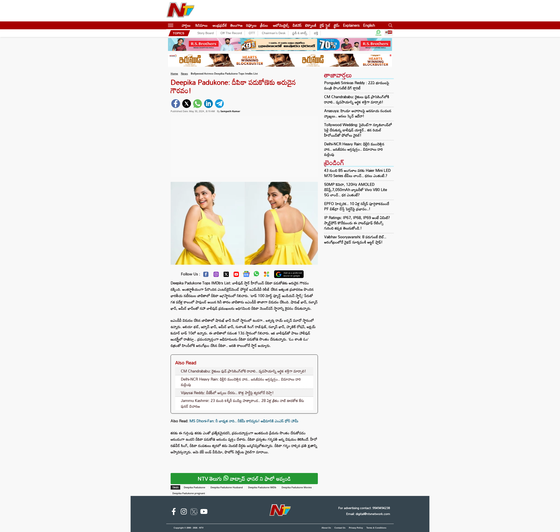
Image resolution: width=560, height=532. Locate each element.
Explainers (351, 25)
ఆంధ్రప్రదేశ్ (220, 25)
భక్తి (316, 33)
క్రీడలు (264, 25)
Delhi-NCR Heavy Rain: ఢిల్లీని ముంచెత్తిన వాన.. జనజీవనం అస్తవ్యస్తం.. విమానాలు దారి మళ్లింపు (241, 382)
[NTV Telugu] (180, 10)
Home (174, 73)
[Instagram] (216, 275)
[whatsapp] (197, 103)
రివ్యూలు (251, 25)
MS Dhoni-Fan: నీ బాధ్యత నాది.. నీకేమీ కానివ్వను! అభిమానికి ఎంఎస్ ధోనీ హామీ (243, 420)
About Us (326, 528)
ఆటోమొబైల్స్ (281, 25)
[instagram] (183, 512)
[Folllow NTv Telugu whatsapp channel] (378, 33)
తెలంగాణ (236, 25)
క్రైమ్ (337, 25)
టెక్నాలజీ (310, 25)
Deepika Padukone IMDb (262, 487)
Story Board (205, 33)
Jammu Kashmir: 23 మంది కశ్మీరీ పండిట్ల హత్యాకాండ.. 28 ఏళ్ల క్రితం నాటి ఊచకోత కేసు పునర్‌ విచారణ (242, 403)
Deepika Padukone (194, 487)
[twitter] (186, 103)
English (369, 25)
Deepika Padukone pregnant (188, 493)
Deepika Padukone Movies (297, 487)
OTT (252, 33)
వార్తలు (186, 25)
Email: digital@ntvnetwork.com (368, 514)
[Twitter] (226, 275)
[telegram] (219, 103)
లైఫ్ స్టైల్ (325, 25)
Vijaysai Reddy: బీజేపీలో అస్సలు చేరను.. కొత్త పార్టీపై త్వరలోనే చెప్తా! (227, 392)
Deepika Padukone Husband (226, 487)
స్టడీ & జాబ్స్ (299, 33)
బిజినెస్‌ (297, 25)
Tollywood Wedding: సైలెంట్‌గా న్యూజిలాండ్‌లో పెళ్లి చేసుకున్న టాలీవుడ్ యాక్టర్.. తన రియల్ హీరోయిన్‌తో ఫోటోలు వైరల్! (358, 130)
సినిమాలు (202, 25)
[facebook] (175, 103)
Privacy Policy (356, 528)
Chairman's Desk (273, 33)
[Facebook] (205, 275)
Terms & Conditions (376, 528)
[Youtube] (236, 275)
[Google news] (246, 275)
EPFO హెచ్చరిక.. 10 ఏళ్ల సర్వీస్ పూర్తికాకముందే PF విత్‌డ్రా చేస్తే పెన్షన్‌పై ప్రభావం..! (356, 206)
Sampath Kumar (230, 111)
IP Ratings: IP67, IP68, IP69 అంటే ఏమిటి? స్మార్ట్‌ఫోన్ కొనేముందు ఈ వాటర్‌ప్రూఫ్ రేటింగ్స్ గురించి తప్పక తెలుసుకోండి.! (357, 223)
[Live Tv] (389, 33)
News (184, 73)
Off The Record (231, 33)
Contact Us (339, 528)
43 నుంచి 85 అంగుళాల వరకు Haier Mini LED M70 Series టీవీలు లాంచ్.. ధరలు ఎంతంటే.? (357, 173)
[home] (177, 25)
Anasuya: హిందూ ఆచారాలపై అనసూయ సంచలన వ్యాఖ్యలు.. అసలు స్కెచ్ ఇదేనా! (357, 113)
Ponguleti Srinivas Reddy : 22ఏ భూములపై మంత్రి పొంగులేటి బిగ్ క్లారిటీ (356, 85)
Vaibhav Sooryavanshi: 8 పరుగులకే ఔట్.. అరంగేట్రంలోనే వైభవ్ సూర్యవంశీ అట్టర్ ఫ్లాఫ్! (355, 239)
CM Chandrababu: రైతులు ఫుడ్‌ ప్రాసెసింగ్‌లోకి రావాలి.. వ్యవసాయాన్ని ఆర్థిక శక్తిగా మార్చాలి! (243, 371)
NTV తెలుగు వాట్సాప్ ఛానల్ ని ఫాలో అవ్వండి (244, 478)
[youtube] (203, 512)
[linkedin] (208, 103)
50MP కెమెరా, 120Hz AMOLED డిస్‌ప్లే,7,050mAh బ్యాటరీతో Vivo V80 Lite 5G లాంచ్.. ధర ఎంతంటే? (355, 189)
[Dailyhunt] (266, 275)
